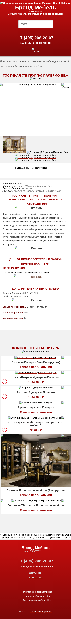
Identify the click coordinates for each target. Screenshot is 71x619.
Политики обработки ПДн (37, 596)
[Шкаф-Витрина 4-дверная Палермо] (36, 373)
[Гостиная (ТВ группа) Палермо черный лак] (36, 501)
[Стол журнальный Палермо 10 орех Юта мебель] (35, 418)
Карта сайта (36, 577)
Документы (35, 572)
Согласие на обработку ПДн (37, 600)
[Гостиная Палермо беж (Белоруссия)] (36, 358)
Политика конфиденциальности (37, 592)
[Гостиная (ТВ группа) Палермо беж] (35, 109)
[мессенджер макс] (35, 51)
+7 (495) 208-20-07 (35, 37)
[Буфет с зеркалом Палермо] (36, 403)
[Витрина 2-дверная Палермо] (36, 388)
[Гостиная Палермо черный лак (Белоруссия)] (36, 486)
